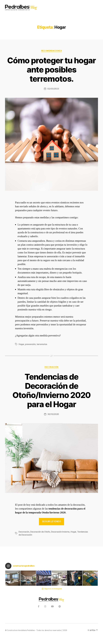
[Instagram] (45, 606)
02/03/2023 (53, 88)
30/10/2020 (53, 414)
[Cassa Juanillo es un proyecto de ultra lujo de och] (90, 578)
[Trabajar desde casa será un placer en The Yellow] (28, 578)
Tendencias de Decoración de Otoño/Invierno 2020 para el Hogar (51, 390)
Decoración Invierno (60, 531)
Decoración (51, 367)
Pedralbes (31, 630)
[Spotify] (60, 606)
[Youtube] (52, 606)
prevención (30, 344)
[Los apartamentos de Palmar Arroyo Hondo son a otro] (59, 578)
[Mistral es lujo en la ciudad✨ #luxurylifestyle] (12, 578)
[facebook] (38, 606)
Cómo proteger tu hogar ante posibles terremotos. (51, 70)
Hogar (21, 344)
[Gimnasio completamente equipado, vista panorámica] (74, 578)
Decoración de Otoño (40, 531)
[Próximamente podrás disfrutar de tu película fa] (43, 578)
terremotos (42, 344)
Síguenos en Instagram (53, 589)
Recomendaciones (51, 51)
